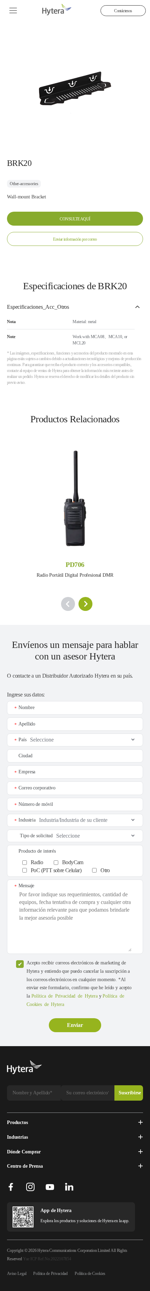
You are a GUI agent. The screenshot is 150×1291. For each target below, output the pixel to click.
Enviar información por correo (75, 239)
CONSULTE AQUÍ (75, 219)
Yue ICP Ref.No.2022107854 (47, 1258)
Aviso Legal (16, 1273)
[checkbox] (79, 864)
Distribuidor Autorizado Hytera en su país (87, 676)
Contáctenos (123, 10)
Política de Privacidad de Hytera (64, 996)
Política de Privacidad (50, 1273)
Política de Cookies (90, 1273)
